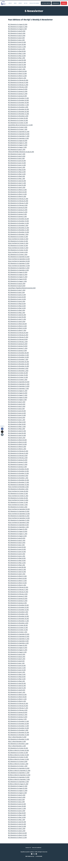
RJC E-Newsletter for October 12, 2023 (18, 377)
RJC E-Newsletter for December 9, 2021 (18, 612)
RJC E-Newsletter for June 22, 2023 (17, 413)
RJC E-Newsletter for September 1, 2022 (18, 527)
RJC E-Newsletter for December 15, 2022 (18, 473)
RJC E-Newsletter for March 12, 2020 (17, 837)
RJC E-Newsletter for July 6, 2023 (16, 408)
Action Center (46, 3)
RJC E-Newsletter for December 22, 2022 (18, 471)
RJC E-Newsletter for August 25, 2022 (17, 529)
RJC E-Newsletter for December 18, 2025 (18, 102)
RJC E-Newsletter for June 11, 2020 (17, 808)
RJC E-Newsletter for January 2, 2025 (17, 216)
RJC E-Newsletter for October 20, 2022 (18, 498)
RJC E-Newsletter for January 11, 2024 (17, 348)
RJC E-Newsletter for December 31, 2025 (18, 98)
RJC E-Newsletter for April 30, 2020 (17, 822)
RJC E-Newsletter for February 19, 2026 (18, 82)
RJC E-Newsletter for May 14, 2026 (17, 55)
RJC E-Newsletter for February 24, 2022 (18, 587)
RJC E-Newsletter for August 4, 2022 (17, 536)
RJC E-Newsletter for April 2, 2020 (16, 830)
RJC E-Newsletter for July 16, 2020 (16, 797)
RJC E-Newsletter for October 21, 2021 (18, 627)
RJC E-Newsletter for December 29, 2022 (18, 469)
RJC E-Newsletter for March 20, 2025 (17, 192)
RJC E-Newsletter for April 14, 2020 (17, 826)
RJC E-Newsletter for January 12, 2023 (17, 464)
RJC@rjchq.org (30, 856)
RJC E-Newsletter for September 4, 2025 (18, 138)
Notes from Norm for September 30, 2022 (19, 509)
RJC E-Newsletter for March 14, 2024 (17, 328)
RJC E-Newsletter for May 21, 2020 (17, 815)
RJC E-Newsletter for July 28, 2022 (16, 538)
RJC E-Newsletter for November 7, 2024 (18, 234)
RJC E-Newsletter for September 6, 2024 (18, 270)
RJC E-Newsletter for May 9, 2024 (16, 310)
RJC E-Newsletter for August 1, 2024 (17, 281)
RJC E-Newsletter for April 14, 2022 (17, 571)
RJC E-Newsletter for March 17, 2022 (17, 580)
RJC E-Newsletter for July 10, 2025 (16, 156)
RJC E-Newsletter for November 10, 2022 (18, 484)
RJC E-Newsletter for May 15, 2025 (17, 174)
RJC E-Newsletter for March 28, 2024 (17, 323)
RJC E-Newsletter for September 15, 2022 (18, 520)
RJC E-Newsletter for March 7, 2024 (17, 330)
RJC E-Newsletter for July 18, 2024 (16, 285)
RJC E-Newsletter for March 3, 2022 (17, 585)
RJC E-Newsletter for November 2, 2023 (18, 370)
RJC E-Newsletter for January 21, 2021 (17, 714)
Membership (56, 3)
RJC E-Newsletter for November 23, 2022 (18, 480)
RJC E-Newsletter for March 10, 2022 (17, 583)
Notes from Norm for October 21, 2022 (18, 495)
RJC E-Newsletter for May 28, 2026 (17, 51)
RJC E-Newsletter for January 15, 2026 (17, 93)
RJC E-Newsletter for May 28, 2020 (17, 813)
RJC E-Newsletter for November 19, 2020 (18, 734)
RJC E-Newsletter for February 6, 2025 (17, 205)
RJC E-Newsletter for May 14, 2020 (17, 817)
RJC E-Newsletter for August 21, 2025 (17, 142)
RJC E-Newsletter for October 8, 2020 (17, 761)
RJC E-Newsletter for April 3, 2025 (16, 187)
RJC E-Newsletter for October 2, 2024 (17, 254)
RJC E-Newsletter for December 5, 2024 (18, 225)
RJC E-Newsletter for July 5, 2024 (16, 292)
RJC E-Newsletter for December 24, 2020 (18, 723)
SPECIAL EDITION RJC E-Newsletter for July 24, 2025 (21, 151)
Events (20, 3)
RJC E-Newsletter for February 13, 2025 (18, 203)
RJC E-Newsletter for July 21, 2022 (16, 540)
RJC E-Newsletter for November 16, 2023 (18, 366)
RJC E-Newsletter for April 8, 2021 (16, 690)
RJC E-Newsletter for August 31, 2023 (17, 390)
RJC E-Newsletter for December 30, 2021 (18, 605)
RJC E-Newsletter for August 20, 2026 (17, 24)
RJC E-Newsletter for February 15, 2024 (18, 337)
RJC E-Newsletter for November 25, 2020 (18, 732)
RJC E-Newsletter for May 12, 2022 (17, 562)
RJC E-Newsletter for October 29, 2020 (18, 748)
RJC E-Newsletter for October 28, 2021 (18, 625)
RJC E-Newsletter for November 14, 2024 (18, 232)
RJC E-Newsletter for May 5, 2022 (16, 565)
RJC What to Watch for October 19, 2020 (18, 755)
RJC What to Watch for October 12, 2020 (18, 759)
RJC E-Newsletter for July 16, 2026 (16, 35)
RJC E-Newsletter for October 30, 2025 (18, 118)
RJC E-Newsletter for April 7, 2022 (16, 574)
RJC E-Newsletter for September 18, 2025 (18, 134)
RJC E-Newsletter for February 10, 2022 (18, 591)
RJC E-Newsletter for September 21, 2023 (18, 384)
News (15, 3)
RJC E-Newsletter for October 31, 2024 (18, 236)
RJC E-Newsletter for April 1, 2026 (16, 69)
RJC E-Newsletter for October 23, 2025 (18, 120)
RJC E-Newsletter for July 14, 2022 (16, 542)
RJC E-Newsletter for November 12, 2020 (18, 739)
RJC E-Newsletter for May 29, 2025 (17, 169)
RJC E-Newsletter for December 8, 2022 (18, 475)
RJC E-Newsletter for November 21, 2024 (18, 230)
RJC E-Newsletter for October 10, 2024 (18, 250)
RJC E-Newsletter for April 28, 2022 (17, 567)
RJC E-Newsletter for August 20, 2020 (17, 788)
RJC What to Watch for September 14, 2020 (19, 775)
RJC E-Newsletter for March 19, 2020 (17, 835)
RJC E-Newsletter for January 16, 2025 (17, 212)
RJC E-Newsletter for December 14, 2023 (18, 357)
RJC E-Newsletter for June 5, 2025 (16, 167)
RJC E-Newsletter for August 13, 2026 (17, 26)
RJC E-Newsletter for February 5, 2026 (17, 87)
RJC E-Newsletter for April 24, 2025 (17, 180)
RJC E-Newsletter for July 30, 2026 (16, 31)
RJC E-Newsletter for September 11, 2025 (18, 136)
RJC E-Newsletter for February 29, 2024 (18, 332)
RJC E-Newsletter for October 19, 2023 (18, 375)
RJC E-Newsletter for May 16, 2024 (17, 308)
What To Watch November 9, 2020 (17, 741)
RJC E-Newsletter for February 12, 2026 (18, 84)
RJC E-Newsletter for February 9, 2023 (17, 455)
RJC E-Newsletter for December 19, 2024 (18, 221)
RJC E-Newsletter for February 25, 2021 (18, 703)
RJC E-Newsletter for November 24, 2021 (18, 616)
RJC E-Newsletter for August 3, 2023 (17, 399)
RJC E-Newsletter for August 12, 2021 (17, 650)
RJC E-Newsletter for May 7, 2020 (16, 819)
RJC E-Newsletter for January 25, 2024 (17, 343)
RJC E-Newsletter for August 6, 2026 (17, 29)
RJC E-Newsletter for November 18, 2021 (18, 618)
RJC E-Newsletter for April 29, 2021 (17, 683)
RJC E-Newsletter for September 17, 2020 (18, 772)
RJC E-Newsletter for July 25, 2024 (16, 283)
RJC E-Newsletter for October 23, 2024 (18, 241)
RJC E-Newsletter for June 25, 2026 (17, 42)
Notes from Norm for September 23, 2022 (19, 513)
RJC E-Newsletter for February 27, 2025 (18, 198)
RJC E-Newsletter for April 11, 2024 (17, 319)
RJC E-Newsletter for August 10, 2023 (17, 397)
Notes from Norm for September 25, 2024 (19, 259)
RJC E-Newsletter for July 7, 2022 (16, 545)
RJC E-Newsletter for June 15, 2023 (17, 415)
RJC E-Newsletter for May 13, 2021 (17, 679)
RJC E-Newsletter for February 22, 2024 (18, 335)
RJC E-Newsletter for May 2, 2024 (16, 312)
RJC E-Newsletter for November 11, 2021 (18, 620)
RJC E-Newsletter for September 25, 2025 (18, 131)
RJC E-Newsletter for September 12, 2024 (18, 268)
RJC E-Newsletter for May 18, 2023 (17, 424)
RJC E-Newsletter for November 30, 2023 (18, 361)
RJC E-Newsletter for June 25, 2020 (17, 804)
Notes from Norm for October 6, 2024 (18, 252)
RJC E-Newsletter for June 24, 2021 (17, 665)
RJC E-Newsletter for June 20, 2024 (17, 297)
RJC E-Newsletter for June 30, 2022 (17, 547)
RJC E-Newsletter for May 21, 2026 (17, 53)
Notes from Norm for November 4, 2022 (18, 486)
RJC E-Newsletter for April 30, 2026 (17, 60)
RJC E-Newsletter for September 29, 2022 (18, 511)
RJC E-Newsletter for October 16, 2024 (18, 245)
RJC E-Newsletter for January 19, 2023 (17, 462)
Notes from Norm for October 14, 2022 (18, 500)
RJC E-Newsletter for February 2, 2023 (17, 457)
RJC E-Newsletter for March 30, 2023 (17, 440)
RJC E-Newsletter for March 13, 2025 (17, 194)
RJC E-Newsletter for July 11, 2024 (16, 290)
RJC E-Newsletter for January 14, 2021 (17, 717)
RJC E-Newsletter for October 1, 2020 (17, 766)
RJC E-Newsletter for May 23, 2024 (17, 306)
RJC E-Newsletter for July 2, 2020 (16, 801)
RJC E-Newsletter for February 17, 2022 (18, 589)
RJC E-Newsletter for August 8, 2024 (17, 279)
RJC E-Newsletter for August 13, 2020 (17, 790)
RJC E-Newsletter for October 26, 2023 (18, 373)
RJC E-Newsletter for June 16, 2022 (17, 551)
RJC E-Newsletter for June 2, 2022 (16, 556)
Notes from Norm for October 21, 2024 (18, 243)
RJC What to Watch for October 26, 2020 (18, 750)
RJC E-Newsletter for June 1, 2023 (16, 419)
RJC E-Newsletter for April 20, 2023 (17, 433)
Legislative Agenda (34, 3)
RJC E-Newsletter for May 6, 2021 (16, 681)
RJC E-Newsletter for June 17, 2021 (17, 667)
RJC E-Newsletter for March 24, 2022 (17, 578)
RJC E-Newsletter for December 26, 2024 (18, 218)
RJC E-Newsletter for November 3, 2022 (18, 489)
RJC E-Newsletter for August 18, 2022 (17, 531)
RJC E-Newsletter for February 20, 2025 (18, 201)
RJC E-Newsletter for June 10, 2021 (17, 670)
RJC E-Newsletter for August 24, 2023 (17, 393)
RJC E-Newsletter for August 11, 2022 (17, 533)
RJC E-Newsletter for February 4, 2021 (17, 710)
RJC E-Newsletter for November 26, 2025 (18, 109)
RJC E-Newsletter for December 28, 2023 (18, 352)
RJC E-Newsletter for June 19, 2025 (17, 163)
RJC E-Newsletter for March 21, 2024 (17, 326)
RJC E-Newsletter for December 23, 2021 (18, 607)
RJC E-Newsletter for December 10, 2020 (18, 728)
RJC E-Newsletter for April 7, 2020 (16, 828)
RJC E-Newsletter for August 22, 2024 (17, 274)
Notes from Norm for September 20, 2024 (19, 261)
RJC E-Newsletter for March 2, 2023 (17, 448)
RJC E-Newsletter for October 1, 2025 (17, 129)
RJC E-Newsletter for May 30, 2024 (17, 303)
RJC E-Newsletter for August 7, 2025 (17, 147)
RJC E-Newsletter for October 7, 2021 (17, 632)
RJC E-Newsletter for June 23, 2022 (17, 549)
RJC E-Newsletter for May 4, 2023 (16, 428)
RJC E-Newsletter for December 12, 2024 (18, 223)
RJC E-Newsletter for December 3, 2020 (18, 730)
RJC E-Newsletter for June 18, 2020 (17, 806)
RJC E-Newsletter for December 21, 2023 (18, 355)
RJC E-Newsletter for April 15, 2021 (17, 687)
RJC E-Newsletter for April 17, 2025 (17, 183)
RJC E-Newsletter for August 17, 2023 (17, 395)
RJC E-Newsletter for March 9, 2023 (17, 446)
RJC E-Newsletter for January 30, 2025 (17, 207)
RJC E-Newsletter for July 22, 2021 (16, 656)
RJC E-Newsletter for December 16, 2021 (18, 609)
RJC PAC (25, 3)
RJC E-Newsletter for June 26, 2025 (17, 160)
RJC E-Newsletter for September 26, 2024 (18, 256)
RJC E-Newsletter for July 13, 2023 (16, 406)
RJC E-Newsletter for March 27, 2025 (17, 189)
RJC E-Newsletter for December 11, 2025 (18, 104)
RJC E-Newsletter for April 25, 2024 (17, 314)
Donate (64, 3)
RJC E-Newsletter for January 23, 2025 (17, 209)
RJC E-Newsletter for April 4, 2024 (16, 321)
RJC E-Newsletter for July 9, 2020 (16, 799)
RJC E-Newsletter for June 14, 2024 (17, 299)
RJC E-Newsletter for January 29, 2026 (17, 89)
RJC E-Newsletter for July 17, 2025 (16, 154)
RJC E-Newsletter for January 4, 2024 (17, 350)
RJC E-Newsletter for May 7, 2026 (16, 58)
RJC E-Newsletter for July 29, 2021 (16, 654)
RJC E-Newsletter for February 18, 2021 (18, 705)
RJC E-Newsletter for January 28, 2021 (17, 712)
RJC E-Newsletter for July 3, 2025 (16, 158)
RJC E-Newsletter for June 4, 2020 (16, 810)
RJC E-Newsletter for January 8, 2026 (17, 96)
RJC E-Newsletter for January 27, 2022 (17, 596)
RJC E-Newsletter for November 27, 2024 (18, 227)
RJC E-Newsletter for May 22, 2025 (17, 171)
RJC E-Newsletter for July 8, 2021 (16, 661)
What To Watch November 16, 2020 (17, 737)
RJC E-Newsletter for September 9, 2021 (18, 641)
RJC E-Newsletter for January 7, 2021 (17, 719)
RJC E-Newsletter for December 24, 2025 (18, 100)
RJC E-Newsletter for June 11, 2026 (17, 46)
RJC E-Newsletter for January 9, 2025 (17, 214)
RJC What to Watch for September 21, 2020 (19, 770)
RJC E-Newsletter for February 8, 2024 (17, 339)
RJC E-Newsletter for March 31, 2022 (17, 576)
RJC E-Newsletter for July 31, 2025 (16, 149)
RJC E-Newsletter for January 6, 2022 (17, 603)
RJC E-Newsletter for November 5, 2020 (18, 743)
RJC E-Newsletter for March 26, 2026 (17, 71)
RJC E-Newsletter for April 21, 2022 (17, 569)
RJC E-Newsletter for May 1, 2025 (16, 178)
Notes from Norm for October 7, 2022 (18, 504)
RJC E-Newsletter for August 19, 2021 (17, 647)
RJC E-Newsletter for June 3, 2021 (16, 672)
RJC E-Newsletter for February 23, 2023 (18, 451)
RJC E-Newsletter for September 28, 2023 (18, 381)
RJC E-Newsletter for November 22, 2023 (18, 364)
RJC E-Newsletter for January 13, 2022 (17, 600)
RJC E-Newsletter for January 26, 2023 (17, 460)
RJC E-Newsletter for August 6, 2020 (17, 792)
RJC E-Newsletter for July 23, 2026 (16, 33)
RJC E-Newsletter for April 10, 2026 (17, 67)
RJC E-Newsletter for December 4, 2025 (18, 107)
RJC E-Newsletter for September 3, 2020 (18, 781)
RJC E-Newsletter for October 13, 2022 (18, 502)
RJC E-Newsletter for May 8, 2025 (16, 176)
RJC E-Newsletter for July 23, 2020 (16, 795)
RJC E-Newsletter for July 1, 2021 (16, 663)
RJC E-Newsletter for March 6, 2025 (17, 196)
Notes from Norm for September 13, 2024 (19, 265)
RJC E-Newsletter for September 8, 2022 (18, 524)
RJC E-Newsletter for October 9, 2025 (17, 127)
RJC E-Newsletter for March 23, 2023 (17, 442)
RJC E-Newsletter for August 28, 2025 (17, 140)
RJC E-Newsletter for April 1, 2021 (16, 692)
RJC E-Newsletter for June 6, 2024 (16, 301)
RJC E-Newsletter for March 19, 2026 (17, 73)
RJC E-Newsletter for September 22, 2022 (18, 515)
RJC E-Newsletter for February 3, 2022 (17, 594)
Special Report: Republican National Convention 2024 (21, 288)
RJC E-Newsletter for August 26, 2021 (17, 645)
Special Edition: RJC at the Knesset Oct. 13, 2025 (20, 125)
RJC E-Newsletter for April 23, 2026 (17, 62)
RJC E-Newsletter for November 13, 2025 (18, 113)
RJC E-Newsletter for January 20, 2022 (17, 598)
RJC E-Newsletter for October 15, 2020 (18, 757)
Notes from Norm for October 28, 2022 (18, 491)
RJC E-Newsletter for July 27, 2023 (16, 402)
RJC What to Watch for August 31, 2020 (18, 784)
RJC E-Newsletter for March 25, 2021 (17, 694)
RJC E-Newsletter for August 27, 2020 (17, 786)
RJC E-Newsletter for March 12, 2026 (17, 75)
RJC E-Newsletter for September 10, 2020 (18, 777)
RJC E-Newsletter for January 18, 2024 (17, 346)
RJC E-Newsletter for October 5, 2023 (17, 379)
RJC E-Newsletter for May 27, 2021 (17, 674)
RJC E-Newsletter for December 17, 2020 (18, 725)
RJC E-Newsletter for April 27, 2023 (17, 431)
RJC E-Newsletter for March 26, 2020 (17, 833)
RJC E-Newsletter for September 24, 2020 (18, 768)
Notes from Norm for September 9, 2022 (18, 522)
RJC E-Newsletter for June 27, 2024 (17, 294)
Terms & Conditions (36, 847)
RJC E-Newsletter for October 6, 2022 (17, 507)
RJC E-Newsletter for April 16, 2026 (17, 64)
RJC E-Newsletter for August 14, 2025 (17, 145)
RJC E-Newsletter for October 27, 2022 (18, 493)
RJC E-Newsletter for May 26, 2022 (17, 558)
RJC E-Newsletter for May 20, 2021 (17, 676)
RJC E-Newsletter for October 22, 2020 (18, 752)
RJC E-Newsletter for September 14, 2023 (18, 386)
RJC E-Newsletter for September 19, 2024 (18, 263)
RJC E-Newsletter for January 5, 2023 (17, 466)
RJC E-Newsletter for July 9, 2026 (16, 37)
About (10, 3)
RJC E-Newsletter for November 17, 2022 (18, 482)
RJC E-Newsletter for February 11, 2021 (18, 708)
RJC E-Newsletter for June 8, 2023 (16, 417)
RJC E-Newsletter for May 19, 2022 (17, 560)
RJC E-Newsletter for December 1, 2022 (18, 478)
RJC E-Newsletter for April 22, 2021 (17, 685)
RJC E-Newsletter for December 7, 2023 (18, 359)
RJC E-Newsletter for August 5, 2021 (17, 652)
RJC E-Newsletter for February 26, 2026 (18, 80)
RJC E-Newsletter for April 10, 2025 (17, 185)
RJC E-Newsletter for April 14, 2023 (17, 435)
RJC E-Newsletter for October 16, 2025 (18, 122)
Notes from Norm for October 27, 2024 (18, 239)
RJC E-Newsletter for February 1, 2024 (17, 341)
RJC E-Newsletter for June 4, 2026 (16, 49)
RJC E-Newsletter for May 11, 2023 (17, 426)
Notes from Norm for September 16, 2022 (19, 518)
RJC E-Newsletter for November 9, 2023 (18, 368)
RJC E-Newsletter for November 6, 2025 (18, 116)
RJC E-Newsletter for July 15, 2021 (16, 658)
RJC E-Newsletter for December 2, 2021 (18, 614)
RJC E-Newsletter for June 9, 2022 (16, 553)
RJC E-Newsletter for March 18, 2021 (17, 696)
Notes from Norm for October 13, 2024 (18, 247)
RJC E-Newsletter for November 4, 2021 (18, 623)
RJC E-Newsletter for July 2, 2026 (16, 40)
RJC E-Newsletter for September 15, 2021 (18, 638)
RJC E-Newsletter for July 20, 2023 (16, 404)
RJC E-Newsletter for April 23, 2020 (17, 824)
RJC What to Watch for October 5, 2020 (18, 763)
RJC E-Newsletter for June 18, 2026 (17, 44)
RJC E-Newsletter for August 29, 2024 (17, 272)
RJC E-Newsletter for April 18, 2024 (17, 317)
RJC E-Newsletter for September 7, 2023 (18, 388)
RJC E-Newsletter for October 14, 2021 (18, 629)
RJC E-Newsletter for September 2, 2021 (18, 643)
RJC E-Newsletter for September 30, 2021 (18, 634)
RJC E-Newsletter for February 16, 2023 (18, 453)
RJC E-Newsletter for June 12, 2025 (17, 165)
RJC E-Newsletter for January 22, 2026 (17, 91)
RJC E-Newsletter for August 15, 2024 (17, 276)
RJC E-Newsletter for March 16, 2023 (17, 444)
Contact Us (28, 847)
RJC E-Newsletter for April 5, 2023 (16, 437)
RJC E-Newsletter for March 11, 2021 (17, 699)
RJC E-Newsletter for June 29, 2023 (17, 411)
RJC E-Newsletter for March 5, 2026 (17, 78)
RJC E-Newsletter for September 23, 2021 (18, 636)
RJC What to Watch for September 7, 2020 (19, 779)
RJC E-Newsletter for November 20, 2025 (18, 111)
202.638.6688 (39, 856)
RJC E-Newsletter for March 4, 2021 (17, 701)
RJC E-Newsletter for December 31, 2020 (18, 721)
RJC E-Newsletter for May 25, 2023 (17, 422)
